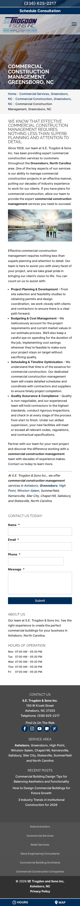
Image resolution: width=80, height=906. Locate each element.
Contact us (16, 464)
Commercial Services (40, 835)
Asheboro (31, 485)
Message (16, 569)
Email (13, 539)
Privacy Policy (40, 891)
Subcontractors (40, 826)
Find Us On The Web (40, 723)
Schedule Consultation (40, 11)
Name (14, 525)
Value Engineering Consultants (40, 853)
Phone (14, 554)
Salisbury (14, 755)
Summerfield (63, 755)
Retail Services (40, 844)
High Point (56, 745)
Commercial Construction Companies (40, 871)
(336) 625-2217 (40, 3)
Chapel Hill (42, 750)
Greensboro (48, 485)
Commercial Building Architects (40, 862)
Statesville (44, 755)
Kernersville (60, 750)
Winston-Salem (28, 490)
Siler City (29, 755)
